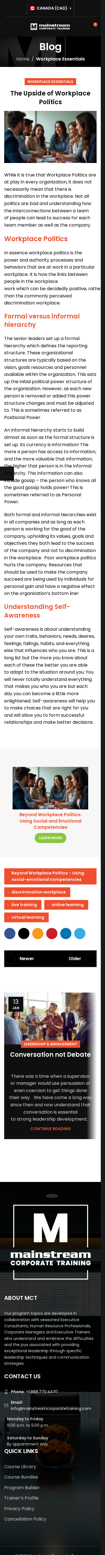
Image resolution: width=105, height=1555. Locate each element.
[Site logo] (50, 26)
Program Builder (22, 1488)
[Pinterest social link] (51, 933)
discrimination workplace (38, 892)
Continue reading (50, 1129)
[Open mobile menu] (6, 26)
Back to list (50, 958)
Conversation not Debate (50, 1054)
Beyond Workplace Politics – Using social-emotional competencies (47, 876)
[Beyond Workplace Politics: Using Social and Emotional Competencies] (50, 788)
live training (24, 904)
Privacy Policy (19, 1509)
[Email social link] (37, 933)
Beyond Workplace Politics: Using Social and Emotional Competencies (50, 820)
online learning (68, 904)
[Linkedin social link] (65, 933)
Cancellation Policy (25, 1519)
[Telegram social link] (79, 933)
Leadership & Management (50, 1044)
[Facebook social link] (9, 933)
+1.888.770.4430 (34, 1392)
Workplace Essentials (60, 59)
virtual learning (27, 917)
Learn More (50, 838)
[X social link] (23, 933)
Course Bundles (21, 1477)
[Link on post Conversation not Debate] (50, 1019)
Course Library (20, 1467)
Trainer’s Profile (21, 1498)
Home (22, 59)
